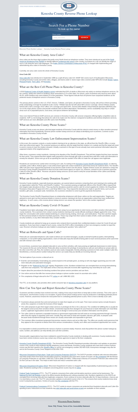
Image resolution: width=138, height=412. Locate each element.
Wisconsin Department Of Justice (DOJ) (33, 366)
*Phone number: (56, 34)
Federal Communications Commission (33, 386)
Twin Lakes (36, 82)
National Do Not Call (40, 266)
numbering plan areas (66, 61)
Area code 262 (24, 78)
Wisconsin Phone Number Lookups (30, 49)
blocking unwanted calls (77, 283)
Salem (115, 80)
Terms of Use (67, 406)
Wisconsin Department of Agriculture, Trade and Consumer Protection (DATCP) (47, 355)
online (55, 276)
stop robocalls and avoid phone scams (70, 388)
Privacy (59, 406)
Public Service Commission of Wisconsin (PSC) (70, 63)
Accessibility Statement (81, 406)
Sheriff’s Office (49, 347)
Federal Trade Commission (29, 373)
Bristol (110, 80)
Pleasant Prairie (25, 82)
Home (50, 406)
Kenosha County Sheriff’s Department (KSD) (92, 164)
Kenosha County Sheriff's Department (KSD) (35, 343)
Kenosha (47, 82)
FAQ (54, 406)
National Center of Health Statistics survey (40, 91)
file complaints (101, 356)
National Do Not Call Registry (30, 375)
